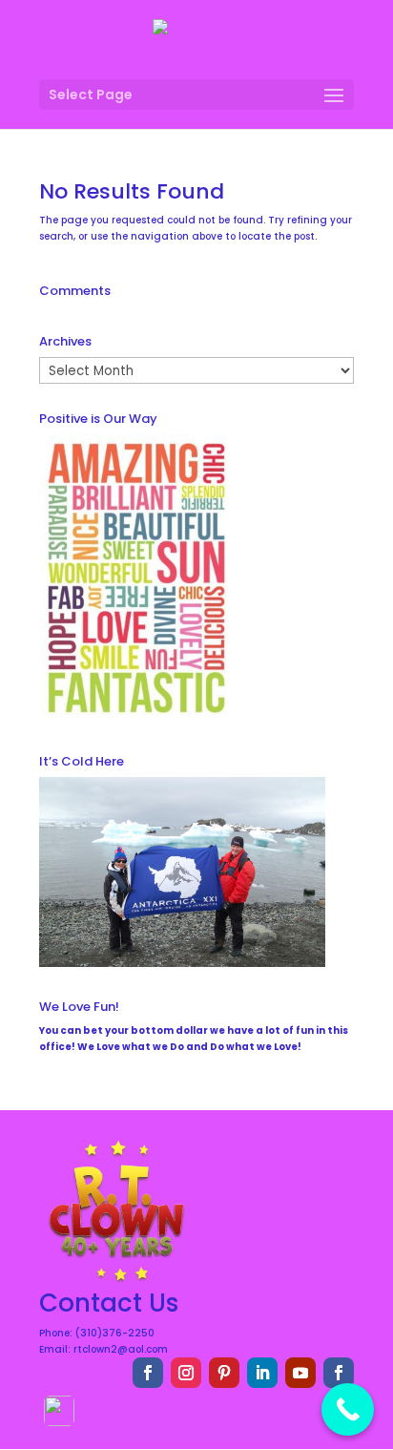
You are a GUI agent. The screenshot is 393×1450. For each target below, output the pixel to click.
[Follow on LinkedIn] (262, 1372)
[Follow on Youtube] (300, 1372)
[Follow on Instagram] (186, 1372)
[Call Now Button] (347, 1409)
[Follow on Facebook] (148, 1372)
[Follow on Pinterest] (224, 1372)
